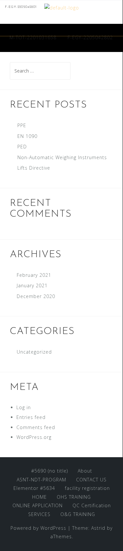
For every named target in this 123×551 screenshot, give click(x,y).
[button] (115, 27)
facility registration (87, 488)
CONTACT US (91, 479)
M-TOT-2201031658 (33, 37)
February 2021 (34, 275)
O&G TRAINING (77, 514)
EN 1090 (27, 136)
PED (22, 146)
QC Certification (91, 505)
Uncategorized (34, 352)
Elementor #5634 (34, 488)
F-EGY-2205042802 (90, 37)
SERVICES (39, 514)
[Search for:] (40, 71)
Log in (23, 407)
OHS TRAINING (74, 497)
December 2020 (36, 296)
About (85, 471)
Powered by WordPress (38, 528)
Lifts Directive (33, 168)
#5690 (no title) (49, 471)
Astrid (98, 528)
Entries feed (31, 417)
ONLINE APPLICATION (37, 505)
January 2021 (32, 285)
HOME (39, 497)
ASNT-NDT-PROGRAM (41, 479)
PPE (21, 125)
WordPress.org (33, 437)
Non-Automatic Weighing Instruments (62, 157)
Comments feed (35, 427)
